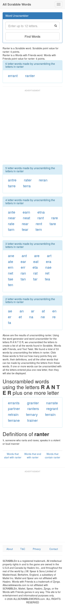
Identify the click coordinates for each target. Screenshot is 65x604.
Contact (53, 549)
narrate (52, 402)
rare (54, 217)
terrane (14, 420)
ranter (30, 75)
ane (11, 255)
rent (39, 223)
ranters (33, 408)
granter (33, 402)
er (9, 316)
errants (14, 402)
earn (26, 212)
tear (25, 229)
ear (23, 261)
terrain (50, 414)
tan (23, 278)
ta (9, 322)
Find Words (32, 36)
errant (13, 75)
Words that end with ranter (32, 455)
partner (14, 408)
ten (10, 284)
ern (10, 267)
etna (41, 212)
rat (35, 273)
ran (23, 273)
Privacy (37, 549)
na (31, 316)
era (48, 261)
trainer (32, 420)
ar (32, 310)
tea (47, 278)
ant (24, 255)
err (23, 267)
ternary (32, 414)
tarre (12, 185)
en (54, 310)
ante (11, 212)
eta (35, 267)
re (54, 316)
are (37, 255)
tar (35, 278)
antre (12, 179)
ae (10, 310)
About (9, 549)
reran (43, 179)
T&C (22, 549)
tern (39, 229)
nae (48, 267)
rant (40, 217)
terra (27, 185)
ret (47, 273)
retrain (13, 414)
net (10, 273)
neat (26, 217)
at (43, 310)
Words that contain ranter (52, 455)
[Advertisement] (32, 127)
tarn (11, 229)
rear (25, 223)
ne (43, 316)
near (11, 217)
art (49, 255)
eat (35, 261)
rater (28, 179)
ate (10, 261)
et (20, 316)
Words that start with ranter (12, 455)
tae (10, 278)
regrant (52, 408)
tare (53, 223)
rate (11, 223)
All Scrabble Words (17, 4)
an (22, 310)
